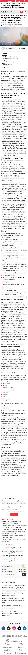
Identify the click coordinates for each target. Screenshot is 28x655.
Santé (4, 569)
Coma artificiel (6, 501)
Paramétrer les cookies (16, 636)
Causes (4, 60)
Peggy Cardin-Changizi (6, 11)
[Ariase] (7, 653)
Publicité (17, 635)
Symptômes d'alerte (7, 64)
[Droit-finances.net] (20, 647)
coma (2, 80)
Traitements (5, 66)
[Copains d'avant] (7, 650)
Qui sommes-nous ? (7, 635)
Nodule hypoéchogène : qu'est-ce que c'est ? (14, 529)
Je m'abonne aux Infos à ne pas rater (15, 48)
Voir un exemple (22, 569)
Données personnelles (6, 636)
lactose (18, 204)
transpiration (6, 399)
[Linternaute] (7, 647)
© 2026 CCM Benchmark (21, 637)
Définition (4, 55)
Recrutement (22, 635)
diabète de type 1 (15, 257)
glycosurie (4, 136)
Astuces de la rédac (7, 571)
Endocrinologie (21, 3)
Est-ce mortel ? (5, 67)
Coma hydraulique (7, 503)
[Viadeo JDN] (20, 650)
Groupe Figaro (12, 637)
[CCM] (7, 644)
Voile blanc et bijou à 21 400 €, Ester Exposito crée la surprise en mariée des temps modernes (12, 613)
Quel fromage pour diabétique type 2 (12, 511)
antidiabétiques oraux (14, 170)
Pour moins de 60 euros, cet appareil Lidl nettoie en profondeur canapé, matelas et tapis (13, 600)
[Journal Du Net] (20, 644)
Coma (4, 509)
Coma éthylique (6, 507)
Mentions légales (5, 637)
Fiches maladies (12, 3)
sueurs (4, 117)
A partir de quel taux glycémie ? (10, 62)
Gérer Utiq (24, 636)
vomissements (6, 154)
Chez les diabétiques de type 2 (10, 58)
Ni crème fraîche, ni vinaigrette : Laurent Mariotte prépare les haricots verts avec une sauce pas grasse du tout (13, 607)
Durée (3, 63)
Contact (13, 635)
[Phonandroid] (20, 653)
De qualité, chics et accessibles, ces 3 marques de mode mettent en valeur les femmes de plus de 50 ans (13, 593)
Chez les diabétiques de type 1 (10, 57)
